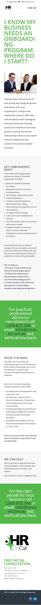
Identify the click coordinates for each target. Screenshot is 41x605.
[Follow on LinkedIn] (35, 599)
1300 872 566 (18, 325)
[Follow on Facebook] (30, 599)
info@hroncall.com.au (22, 331)
